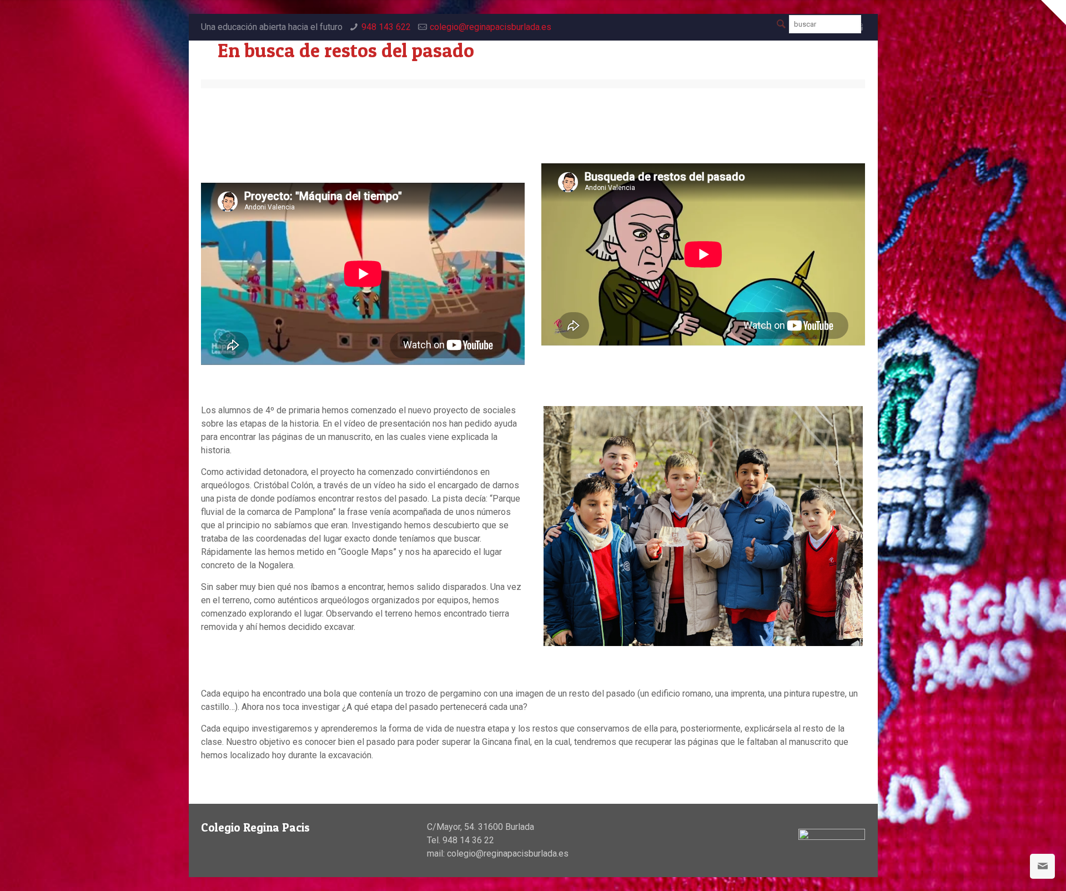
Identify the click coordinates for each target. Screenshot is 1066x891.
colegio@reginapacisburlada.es (490, 27)
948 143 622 (386, 27)
